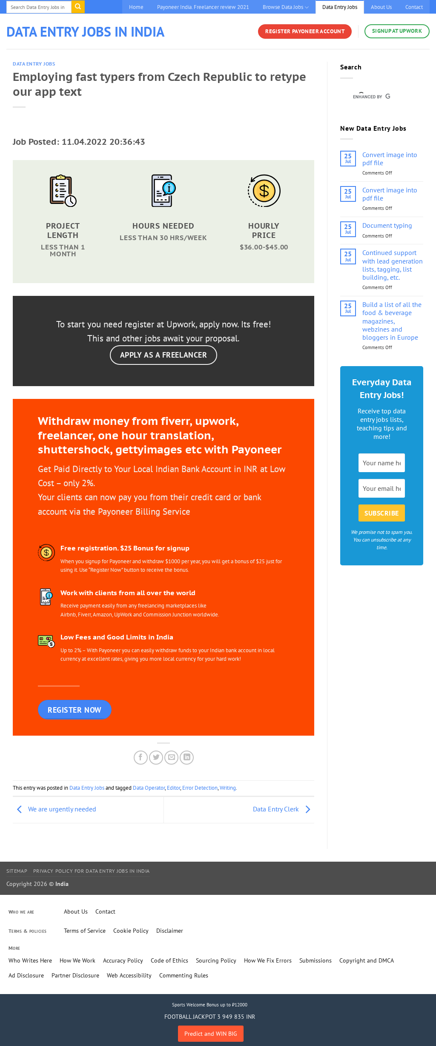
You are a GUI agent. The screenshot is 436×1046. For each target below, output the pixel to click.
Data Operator (149, 787)
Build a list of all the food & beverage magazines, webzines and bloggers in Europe (392, 321)
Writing (228, 787)
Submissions (315, 960)
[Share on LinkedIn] (187, 758)
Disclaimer (169, 930)
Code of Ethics (169, 960)
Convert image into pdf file (389, 159)
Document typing (387, 225)
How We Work (77, 960)
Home (136, 7)
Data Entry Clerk (277, 809)
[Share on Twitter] (156, 758)
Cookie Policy (131, 930)
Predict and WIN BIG (210, 1033)
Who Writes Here (30, 960)
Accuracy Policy (123, 960)
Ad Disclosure (26, 975)
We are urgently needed (61, 809)
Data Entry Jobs (339, 7)
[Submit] (78, 6)
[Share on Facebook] (141, 758)
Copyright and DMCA (366, 960)
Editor (173, 787)
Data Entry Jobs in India (85, 31)
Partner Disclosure (75, 975)
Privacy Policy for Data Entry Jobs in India (91, 871)
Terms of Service (85, 930)
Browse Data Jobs (283, 7)
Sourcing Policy (216, 960)
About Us (381, 7)
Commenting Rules (183, 975)
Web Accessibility (129, 975)
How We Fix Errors (268, 960)
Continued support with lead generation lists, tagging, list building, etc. (392, 265)
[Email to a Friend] (171, 758)
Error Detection (200, 787)
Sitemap (16, 871)
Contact (414, 7)
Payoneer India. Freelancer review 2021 (203, 7)
